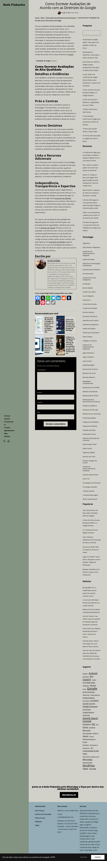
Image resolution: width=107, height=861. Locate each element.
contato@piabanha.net (65, 817)
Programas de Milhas (90, 426)
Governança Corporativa (91, 333)
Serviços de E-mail (89, 456)
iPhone (85, 727)
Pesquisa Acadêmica (90, 406)
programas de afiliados (62, 198)
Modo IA (95, 733)
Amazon (85, 674)
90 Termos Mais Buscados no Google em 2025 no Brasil (92, 138)
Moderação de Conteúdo (91, 387)
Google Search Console (90, 719)
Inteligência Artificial (90, 341)
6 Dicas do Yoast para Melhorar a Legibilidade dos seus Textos (91, 102)
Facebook (86, 686)
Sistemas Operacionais (90, 475)
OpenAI (85, 736)
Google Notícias (88, 712)
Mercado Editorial (89, 377)
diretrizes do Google (48, 228)
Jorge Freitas (53, 260)
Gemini (93, 685)
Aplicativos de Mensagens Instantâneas (92, 264)
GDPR (52, 857)
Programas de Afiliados (91, 422)
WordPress (89, 765)
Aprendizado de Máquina (91, 270)
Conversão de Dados (90, 304)
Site (38, 412)
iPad (97, 724)
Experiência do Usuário (91, 320)
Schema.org (86, 748)
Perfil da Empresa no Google (89, 740)
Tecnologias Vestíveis (90, 487)
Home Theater (87, 337)
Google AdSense (95, 695)
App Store (86, 677)
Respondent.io (94, 745)
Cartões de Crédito (89, 292)
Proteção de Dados (89, 430)
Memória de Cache (89, 373)
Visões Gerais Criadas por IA (91, 756)
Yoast (85, 768)
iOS (93, 724)
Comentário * (41, 370)
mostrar (53, 61)
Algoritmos (86, 243)
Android (93, 673)
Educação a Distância (90, 316)
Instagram (87, 724)
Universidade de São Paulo (91, 752)
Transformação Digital (90, 495)
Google (70, 54)
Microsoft (86, 730)
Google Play (86, 715)
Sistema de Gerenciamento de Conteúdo (89, 469)
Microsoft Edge (87, 733)
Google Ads (86, 695)
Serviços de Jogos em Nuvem (90, 462)
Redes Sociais (87, 448)
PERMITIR (98, 857)
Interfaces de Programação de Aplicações (88, 347)
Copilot (94, 680)
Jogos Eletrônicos (88, 353)
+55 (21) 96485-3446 (71, 811)
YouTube (92, 768)
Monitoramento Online (90, 396)
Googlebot (94, 700)
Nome (40, 392)
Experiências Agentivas (90, 324)
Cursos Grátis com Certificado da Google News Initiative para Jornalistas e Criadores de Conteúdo (91, 80)
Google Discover (90, 706)
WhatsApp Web (87, 763)
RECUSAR (83, 857)
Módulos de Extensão (90, 391)
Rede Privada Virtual (90, 444)
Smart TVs (86, 479)
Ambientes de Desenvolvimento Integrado (88, 253)
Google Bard (86, 701)
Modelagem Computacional (88, 382)
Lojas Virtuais (87, 361)
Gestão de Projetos (89, 329)
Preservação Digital (89, 418)
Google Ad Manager (89, 692)
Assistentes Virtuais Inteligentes (89, 279)
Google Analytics (89, 698)
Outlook (91, 736)
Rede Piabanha (14, 5)
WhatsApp (87, 759)
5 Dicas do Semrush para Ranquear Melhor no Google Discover (91, 92)
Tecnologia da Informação (91, 483)
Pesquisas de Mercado (90, 410)
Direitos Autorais (88, 312)
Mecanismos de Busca (90, 369)
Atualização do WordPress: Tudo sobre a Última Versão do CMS (91, 55)
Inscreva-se (69, 794)
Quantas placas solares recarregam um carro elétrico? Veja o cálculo (91, 644)
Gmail (84, 689)
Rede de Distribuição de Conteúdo (91, 439)
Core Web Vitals (89, 682)
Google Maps (87, 709)
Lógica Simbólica (88, 357)
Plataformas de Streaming (92, 414)
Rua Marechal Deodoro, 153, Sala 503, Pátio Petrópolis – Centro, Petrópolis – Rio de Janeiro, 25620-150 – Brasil (67, 826)
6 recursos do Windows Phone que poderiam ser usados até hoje (91, 603)
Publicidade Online (89, 434)
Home (37, 18)
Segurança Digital (89, 452)
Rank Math (86, 745)
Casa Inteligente (88, 296)
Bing (91, 676)
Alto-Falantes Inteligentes (91, 247)
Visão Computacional (90, 499)
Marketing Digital (88, 365)
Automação (86, 284)
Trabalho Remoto (88, 491)
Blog (42, 18)
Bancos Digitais (88, 288)
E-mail (40, 402)
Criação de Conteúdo (90, 308)
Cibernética (86, 300)
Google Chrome (89, 703)
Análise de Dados (89, 259)
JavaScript (92, 727)
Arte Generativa (88, 274)
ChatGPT (87, 679)
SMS (92, 748)
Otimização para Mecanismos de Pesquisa (61, 18)
